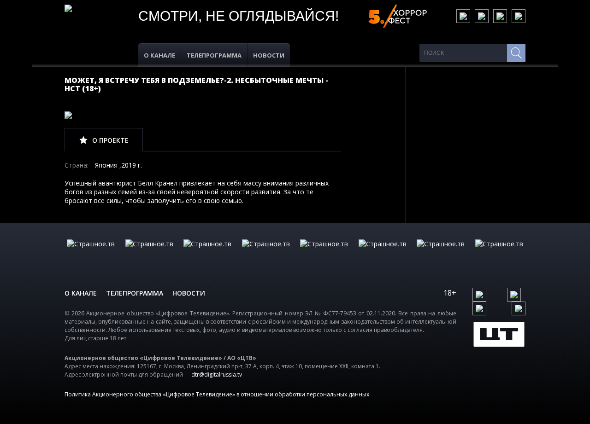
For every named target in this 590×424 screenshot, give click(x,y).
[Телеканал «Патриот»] (499, 253)
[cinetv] (91, 253)
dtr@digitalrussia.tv (216, 374)
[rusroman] (440, 253)
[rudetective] (382, 253)
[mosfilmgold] (266, 253)
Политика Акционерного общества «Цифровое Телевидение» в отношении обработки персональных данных (217, 394)
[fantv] (207, 253)
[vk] (463, 16)
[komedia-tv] (324, 253)
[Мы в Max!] (518, 16)
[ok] (482, 16)
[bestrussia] (149, 253)
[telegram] (500, 16)
